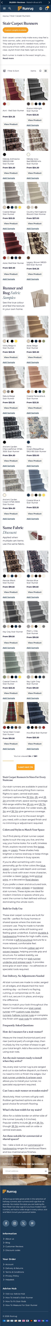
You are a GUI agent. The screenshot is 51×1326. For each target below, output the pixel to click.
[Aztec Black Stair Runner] (12, 257)
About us (9, 1239)
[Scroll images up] (7, 88)
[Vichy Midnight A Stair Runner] (12, 341)
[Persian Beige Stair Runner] (8, 575)
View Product (11, 124)
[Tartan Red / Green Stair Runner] (4, 727)
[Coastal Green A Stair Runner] (15, 207)
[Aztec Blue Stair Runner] (15, 257)
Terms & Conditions (14, 1272)
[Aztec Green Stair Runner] (43, 341)
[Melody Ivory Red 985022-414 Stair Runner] (28, 154)
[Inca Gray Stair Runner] (39, 727)
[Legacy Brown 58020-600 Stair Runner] (28, 257)
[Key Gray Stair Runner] (4, 626)
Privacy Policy (40, 1177)
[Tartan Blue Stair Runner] (12, 727)
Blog (7, 1242)
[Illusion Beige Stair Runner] (32, 103)
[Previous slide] (2, 2)
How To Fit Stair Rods (15, 1301)
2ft (36, 797)
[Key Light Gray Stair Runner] (28, 677)
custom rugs (23, 1011)
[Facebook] (6, 1223)
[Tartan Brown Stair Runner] (15, 727)
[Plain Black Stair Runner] (36, 626)
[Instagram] (14, 1223)
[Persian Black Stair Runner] (4, 575)
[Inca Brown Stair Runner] (36, 727)
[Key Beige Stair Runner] (8, 626)
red (15, 869)
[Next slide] (49, 2)
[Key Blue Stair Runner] (15, 626)
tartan (25, 876)
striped (26, 888)
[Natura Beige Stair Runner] (4, 391)
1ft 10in (30, 797)
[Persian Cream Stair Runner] (19, 575)
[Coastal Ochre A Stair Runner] (19, 207)
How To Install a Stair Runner (19, 1297)
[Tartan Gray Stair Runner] (19, 727)
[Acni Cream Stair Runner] (8, 103)
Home (6, 16)
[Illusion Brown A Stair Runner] (43, 103)
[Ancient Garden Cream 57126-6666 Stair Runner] (4, 495)
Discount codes (12, 1250)
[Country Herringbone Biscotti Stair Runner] (28, 207)
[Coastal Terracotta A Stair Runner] (28, 391)
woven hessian (11, 951)
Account (9, 1264)
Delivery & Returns (14, 1268)
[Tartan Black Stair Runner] (8, 727)
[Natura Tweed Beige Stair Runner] (12, 391)
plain (18, 888)
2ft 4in (30, 804)
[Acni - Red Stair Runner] (4, 103)
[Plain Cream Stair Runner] (39, 626)
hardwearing (10, 1148)
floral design (32, 879)
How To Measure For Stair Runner (21, 1305)
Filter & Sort (13, 71)
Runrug (13, 1316)
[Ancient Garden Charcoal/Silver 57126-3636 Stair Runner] (4, 442)
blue (42, 865)
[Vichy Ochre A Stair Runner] (15, 341)
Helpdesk (9, 1279)
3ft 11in (14, 811)
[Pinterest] (32, 1223)
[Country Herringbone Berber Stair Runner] (32, 207)
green (6, 869)
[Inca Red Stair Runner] (43, 727)
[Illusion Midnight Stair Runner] (28, 103)
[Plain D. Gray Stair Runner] (43, 626)
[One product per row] (40, 71)
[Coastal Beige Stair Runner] (4, 207)
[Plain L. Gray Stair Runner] (28, 626)
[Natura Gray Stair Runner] (8, 391)
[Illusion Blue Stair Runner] (39, 103)
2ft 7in (42, 804)
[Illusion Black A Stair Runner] (36, 103)
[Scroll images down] (20, 88)
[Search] (10, 8)
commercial (34, 1145)
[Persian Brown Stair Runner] (15, 575)
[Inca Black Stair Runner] (32, 727)
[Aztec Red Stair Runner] (4, 257)
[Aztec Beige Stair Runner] (8, 257)
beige (41, 846)
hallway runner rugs (23, 1015)
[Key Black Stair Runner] (12, 626)
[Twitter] (23, 1223)
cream (14, 850)
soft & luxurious (24, 940)
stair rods (24, 1018)
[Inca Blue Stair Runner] (28, 727)
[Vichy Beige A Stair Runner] (4, 341)
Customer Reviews (14, 1246)
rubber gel (33, 948)
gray (5, 850)
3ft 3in (15, 1126)
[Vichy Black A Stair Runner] (8, 341)
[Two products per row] (45, 71)
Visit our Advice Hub (15, 1294)
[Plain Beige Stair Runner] (32, 626)
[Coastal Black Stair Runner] (8, 207)
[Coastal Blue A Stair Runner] (12, 207)
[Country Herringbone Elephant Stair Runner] (36, 207)
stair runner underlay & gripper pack (22, 1077)
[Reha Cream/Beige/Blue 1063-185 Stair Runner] (28, 442)
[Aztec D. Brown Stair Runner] (19, 257)
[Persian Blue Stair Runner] (12, 575)
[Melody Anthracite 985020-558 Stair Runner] (4, 154)
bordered (38, 888)
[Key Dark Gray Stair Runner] (19, 626)
